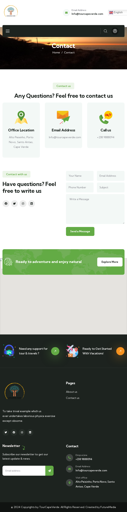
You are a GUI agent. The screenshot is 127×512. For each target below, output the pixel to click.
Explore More (110, 261)
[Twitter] (14, 203)
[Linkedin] (31, 203)
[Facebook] (5, 203)
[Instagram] (23, 203)
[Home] (10, 12)
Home (56, 52)
